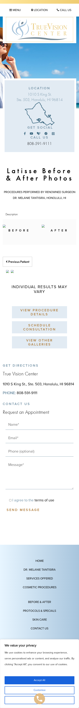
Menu (16, 10)
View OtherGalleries (39, 342)
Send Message (23, 510)
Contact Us (39, 628)
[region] (39, 673)
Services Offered (39, 578)
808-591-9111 (39, 143)
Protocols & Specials (39, 611)
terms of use (44, 500)
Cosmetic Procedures (39, 587)
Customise (40, 690)
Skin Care (39, 619)
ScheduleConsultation (39, 327)
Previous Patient (18, 262)
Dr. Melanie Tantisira (40, 570)
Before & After (39, 602)
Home (39, 561)
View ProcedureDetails (39, 312)
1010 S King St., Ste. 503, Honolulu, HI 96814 (38, 384)
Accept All (39, 680)
